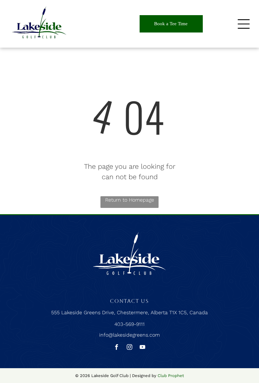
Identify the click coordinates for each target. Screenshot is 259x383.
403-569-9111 (129, 324)
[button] (243, 24)
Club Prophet (171, 375)
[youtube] (142, 348)
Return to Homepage (129, 200)
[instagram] (129, 348)
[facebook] (116, 348)
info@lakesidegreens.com (129, 335)
